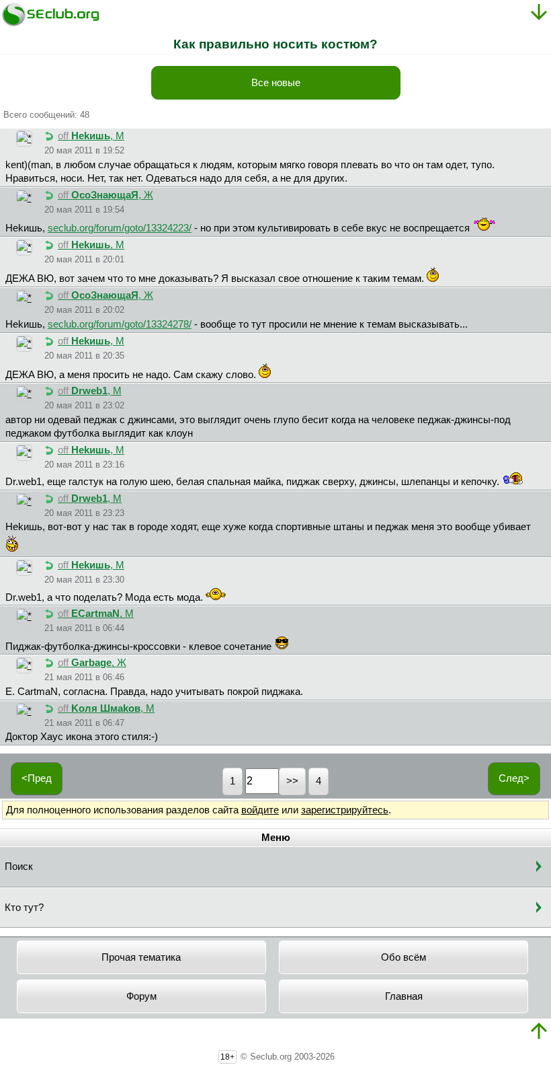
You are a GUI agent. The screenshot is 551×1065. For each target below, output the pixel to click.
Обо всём (403, 957)
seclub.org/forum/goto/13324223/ (120, 228)
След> (514, 778)
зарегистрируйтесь (344, 810)
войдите (260, 810)
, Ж (105, 195)
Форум (141, 996)
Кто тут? (24, 907)
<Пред (37, 778)
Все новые (275, 82)
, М (91, 136)
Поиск (19, 866)
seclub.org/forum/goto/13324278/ (120, 324)
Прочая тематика (141, 957)
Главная (404, 996)
